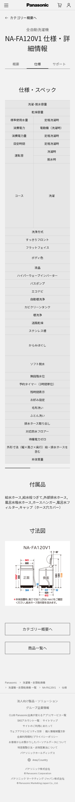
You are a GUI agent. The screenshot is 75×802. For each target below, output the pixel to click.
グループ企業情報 (37, 708)
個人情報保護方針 (55, 731)
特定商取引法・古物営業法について (38, 747)
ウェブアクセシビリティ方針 (26, 731)
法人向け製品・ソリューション (37, 701)
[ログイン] (68, 5)
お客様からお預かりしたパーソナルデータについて (37, 742)
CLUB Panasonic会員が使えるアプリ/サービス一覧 (37, 715)
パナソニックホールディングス (37, 752)
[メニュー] (6, 5)
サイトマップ (50, 720)
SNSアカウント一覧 (28, 720)
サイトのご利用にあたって (37, 726)
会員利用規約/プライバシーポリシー (37, 736)
